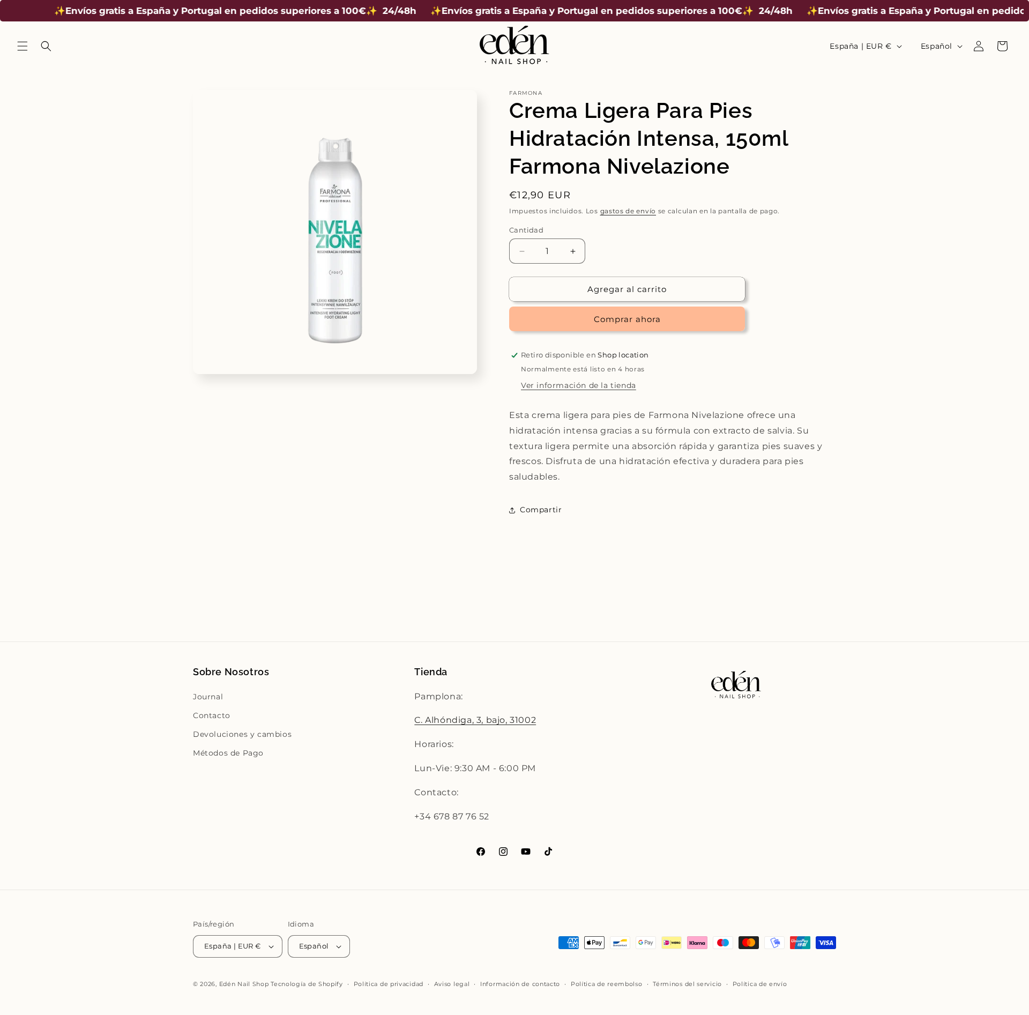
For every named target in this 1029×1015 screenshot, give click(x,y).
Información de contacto (520, 984)
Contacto (211, 715)
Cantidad (526, 230)
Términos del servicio (687, 984)
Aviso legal (452, 984)
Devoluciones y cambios (242, 734)
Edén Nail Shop (244, 984)
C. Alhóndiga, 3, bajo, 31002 (475, 720)
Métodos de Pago (228, 753)
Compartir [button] (541, 510)
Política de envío (760, 984)
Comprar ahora (627, 319)
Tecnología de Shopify (307, 984)
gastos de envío (628, 211)
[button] (22, 46)
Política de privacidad (388, 984)
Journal (208, 696)
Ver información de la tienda (578, 385)
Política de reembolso (607, 984)
